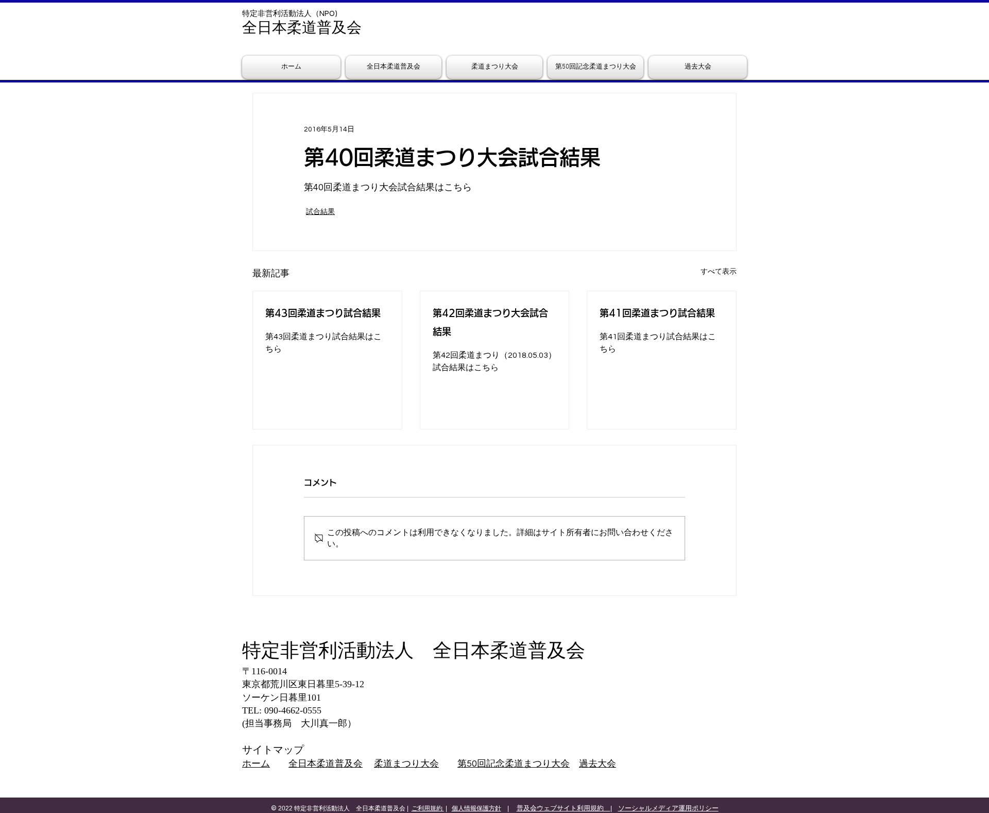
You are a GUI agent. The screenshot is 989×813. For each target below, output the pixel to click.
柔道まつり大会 (406, 764)
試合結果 (320, 211)
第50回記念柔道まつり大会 (513, 764)
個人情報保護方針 (476, 808)
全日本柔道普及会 (325, 764)
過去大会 (597, 764)
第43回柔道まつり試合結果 (323, 313)
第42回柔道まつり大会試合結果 (490, 322)
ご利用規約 (428, 808)
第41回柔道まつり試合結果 (657, 313)
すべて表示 (719, 271)
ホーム (256, 764)
